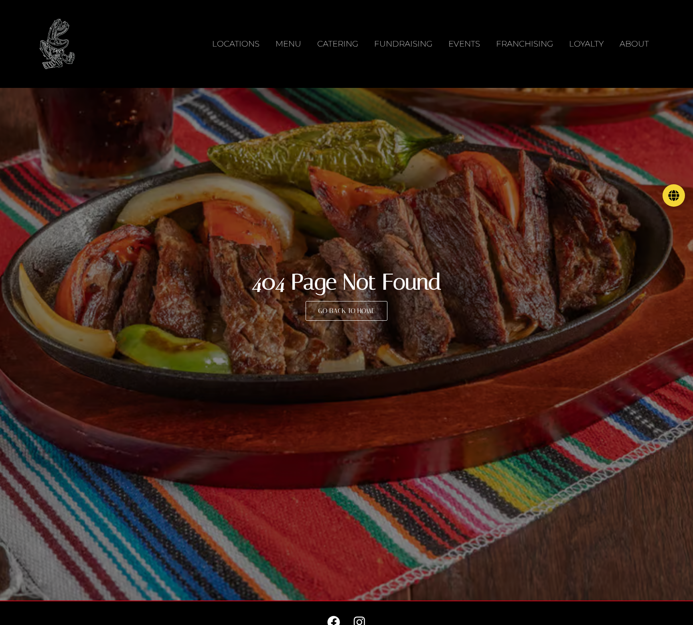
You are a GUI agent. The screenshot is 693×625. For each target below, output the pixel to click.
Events (464, 44)
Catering (337, 44)
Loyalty (586, 44)
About (634, 44)
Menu (288, 44)
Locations (235, 44)
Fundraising (403, 44)
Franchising (524, 44)
